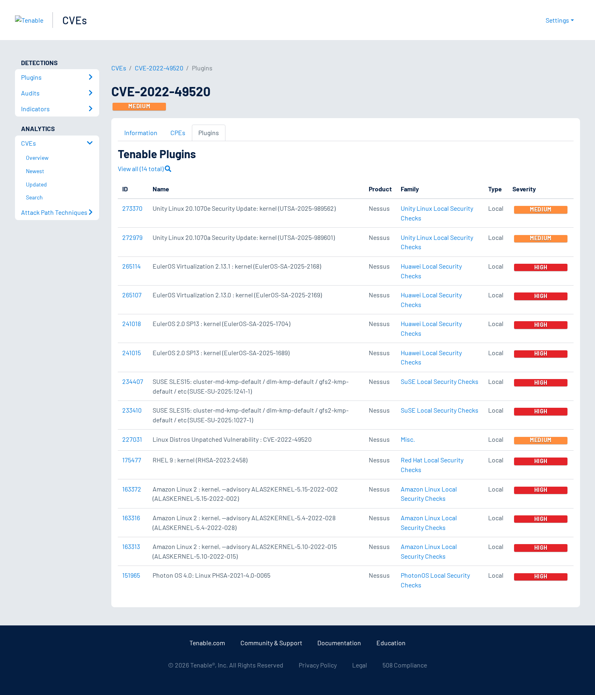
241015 (131, 352)
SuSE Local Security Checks (439, 381)
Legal (359, 665)
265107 (132, 295)
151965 (131, 575)
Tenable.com (207, 642)
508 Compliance (404, 665)
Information (140, 132)
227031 (132, 439)
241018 (131, 323)
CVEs (74, 20)
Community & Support (271, 642)
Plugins (208, 132)
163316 (131, 517)
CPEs (177, 132)
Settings (557, 20)
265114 (131, 266)
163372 (131, 489)
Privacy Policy (318, 665)
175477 (131, 460)
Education (391, 642)
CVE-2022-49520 (159, 68)
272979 (132, 237)
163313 (131, 546)
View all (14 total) (141, 168)
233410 (132, 410)
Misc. (408, 439)
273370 (132, 208)
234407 (132, 381)
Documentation (339, 642)
